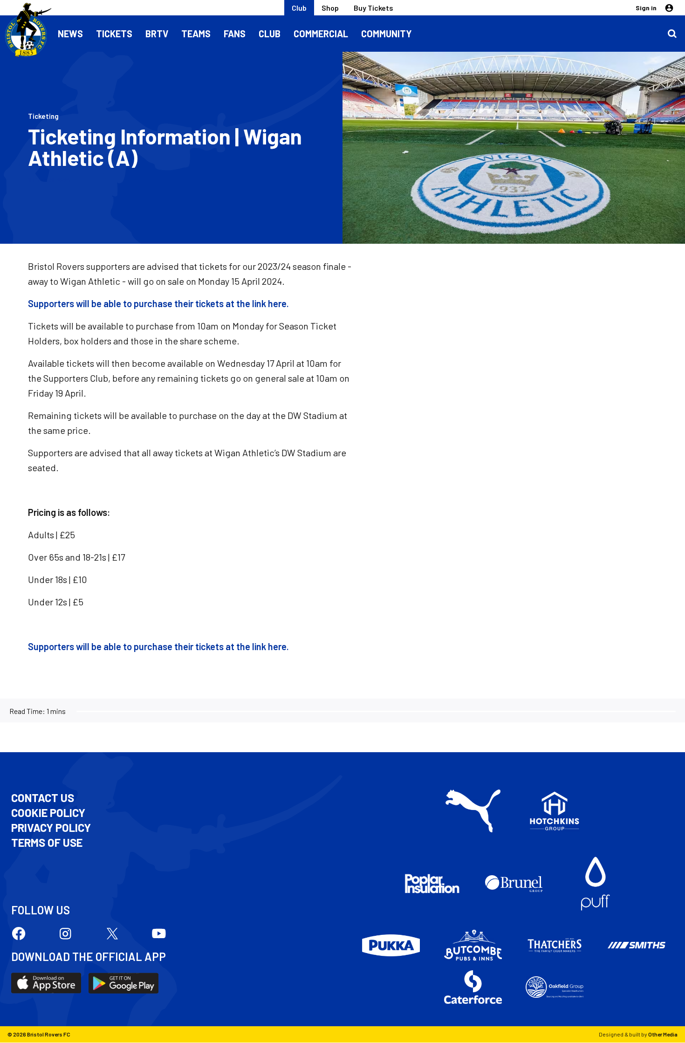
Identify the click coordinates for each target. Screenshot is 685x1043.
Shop (330, 7)
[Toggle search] (672, 33)
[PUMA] (473, 811)
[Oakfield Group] (554, 987)
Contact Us (42, 797)
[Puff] (595, 884)
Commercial (321, 33)
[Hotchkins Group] (554, 811)
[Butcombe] (473, 945)
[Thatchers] (554, 945)
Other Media (663, 1034)
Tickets (114, 33)
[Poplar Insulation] (432, 883)
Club (299, 7)
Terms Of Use (46, 842)
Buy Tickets (373, 7)
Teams (196, 33)
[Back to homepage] (25, 30)
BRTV (156, 33)
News (70, 33)
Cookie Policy (48, 812)
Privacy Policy (51, 827)
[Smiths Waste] (636, 945)
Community (386, 33)
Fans (235, 33)
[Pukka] (391, 945)
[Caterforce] (473, 987)
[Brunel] (514, 883)
